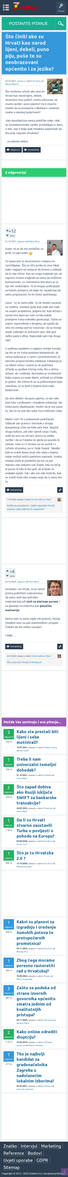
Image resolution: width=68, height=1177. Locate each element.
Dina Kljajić (46, 499)
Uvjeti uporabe (18, 1160)
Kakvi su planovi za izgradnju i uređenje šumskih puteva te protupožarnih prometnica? (36, 932)
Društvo (37, 81)
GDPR (42, 1160)
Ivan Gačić (24, 750)
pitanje (20, 81)
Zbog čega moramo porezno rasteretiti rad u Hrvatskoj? (36, 966)
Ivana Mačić (22, 778)
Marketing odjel (24, 866)
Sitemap (11, 1167)
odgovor (21, 241)
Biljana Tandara (36, 1045)
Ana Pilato (24, 1023)
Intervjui (29, 1146)
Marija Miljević (12, 84)
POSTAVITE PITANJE (28, 23)
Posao (47, 976)
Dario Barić (34, 582)
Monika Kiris (22, 951)
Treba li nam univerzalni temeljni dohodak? (36, 764)
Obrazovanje (50, 1020)
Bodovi (35, 1153)
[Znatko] (25, 6)
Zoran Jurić (22, 844)
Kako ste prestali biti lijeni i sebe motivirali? (37, 737)
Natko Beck (34, 241)
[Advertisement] (34, 200)
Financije (48, 808)
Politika (47, 775)
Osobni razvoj (50, 747)
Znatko (10, 1146)
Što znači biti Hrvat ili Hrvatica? (24, 662)
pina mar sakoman (25, 1089)
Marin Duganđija (24, 979)
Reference (13, 1153)
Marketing (51, 1146)
